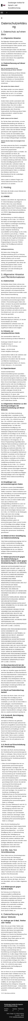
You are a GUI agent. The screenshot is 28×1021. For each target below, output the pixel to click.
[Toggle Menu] (2, 12)
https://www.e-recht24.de (9, 993)
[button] (27, 1)
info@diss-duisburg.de (18, 1017)
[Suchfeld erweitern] (7, 13)
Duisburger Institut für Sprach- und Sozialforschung (16, 5)
